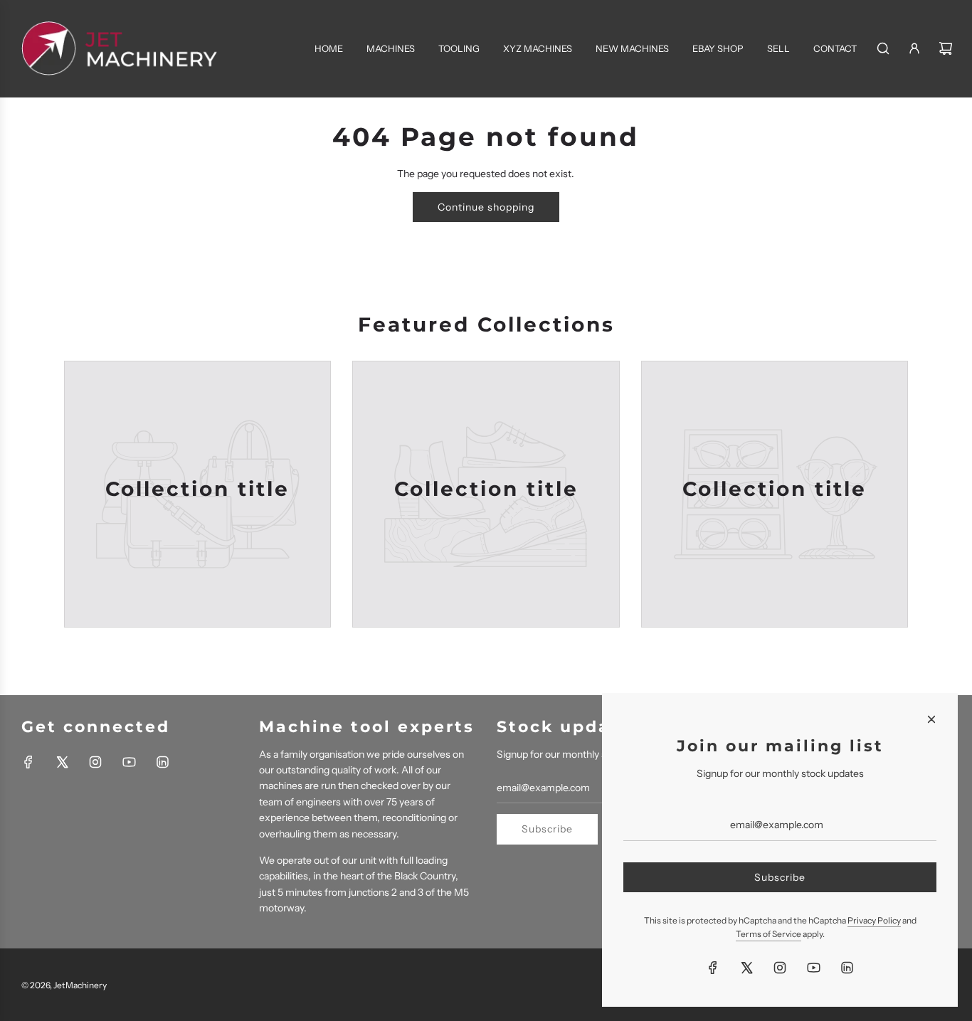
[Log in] (914, 48)
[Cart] (945, 48)
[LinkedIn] (162, 762)
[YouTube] (128, 762)
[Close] (931, 719)
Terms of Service (768, 934)
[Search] (883, 48)
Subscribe (547, 828)
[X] (62, 762)
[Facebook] (28, 762)
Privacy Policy (874, 920)
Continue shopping (486, 207)
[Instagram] (95, 762)
